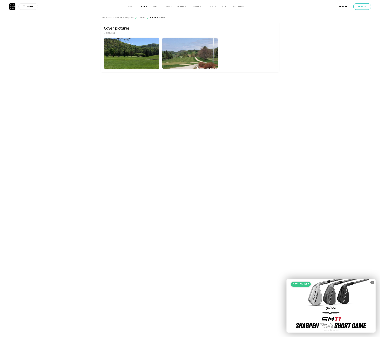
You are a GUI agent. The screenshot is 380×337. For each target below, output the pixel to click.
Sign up (362, 6)
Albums (141, 17)
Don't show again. (331, 330)
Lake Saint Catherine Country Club (117, 17)
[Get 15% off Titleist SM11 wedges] (331, 306)
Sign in (343, 6)
